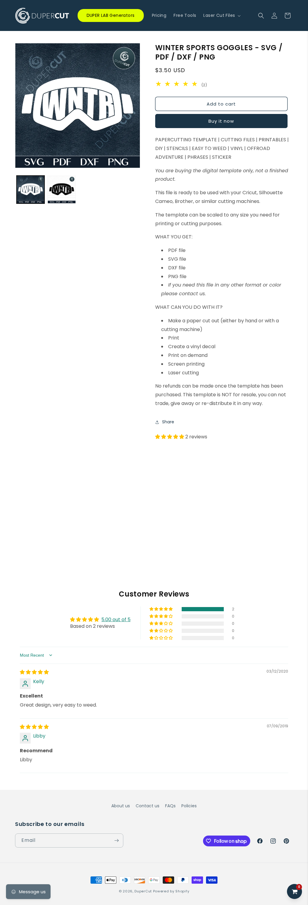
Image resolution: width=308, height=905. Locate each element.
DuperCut (143, 891)
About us (120, 806)
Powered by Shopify (171, 891)
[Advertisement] (154, 487)
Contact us (147, 806)
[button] (221, 15)
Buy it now (221, 121)
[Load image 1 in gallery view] (31, 190)
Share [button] (168, 422)
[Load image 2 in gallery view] (61, 190)
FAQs (170, 806)
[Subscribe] (116, 840)
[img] (34, 672)
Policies (189, 806)
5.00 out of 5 (116, 619)
